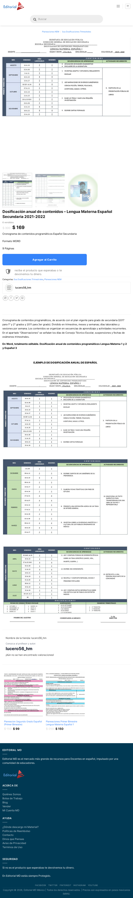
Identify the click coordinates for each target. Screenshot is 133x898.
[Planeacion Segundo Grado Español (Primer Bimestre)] (23, 694)
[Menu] (118, 6)
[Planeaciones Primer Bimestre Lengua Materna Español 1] (65, 694)
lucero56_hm (19, 648)
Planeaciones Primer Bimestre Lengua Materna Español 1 (61, 723)
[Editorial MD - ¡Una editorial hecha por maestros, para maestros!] (13, 6)
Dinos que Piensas (13, 839)
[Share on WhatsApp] (5, 298)
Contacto (7, 835)
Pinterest (65, 885)
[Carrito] (127, 6)
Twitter (53, 885)
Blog (5, 802)
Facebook (40, 885)
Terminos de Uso (12, 847)
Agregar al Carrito (44, 259)
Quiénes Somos (11, 794)
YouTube (93, 885)
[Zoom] (7, 166)
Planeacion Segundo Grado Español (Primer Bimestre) (23, 723)
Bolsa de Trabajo (12, 798)
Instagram (79, 885)
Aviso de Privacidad (14, 843)
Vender (6, 806)
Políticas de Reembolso (16, 831)
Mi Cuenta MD (10, 810)
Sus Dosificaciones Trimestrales (76, 31)
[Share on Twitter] (16, 298)
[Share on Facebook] (11, 298)
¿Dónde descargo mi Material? (20, 827)
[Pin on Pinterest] (22, 298)
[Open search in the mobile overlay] (66, 19)
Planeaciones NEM (50, 31)
